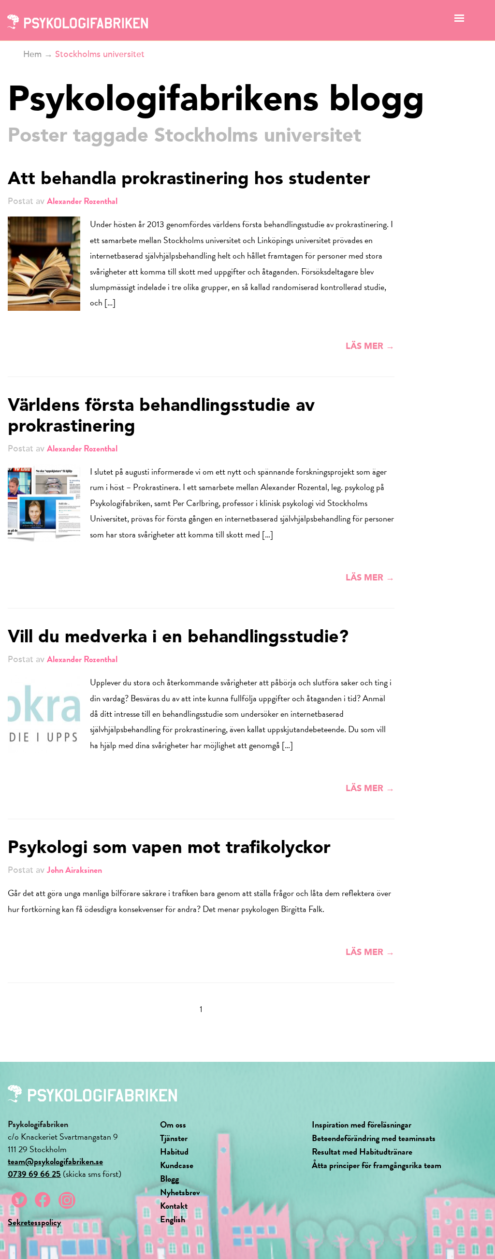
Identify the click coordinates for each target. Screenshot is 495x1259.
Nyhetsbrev (180, 1192)
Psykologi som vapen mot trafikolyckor (169, 848)
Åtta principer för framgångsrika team (376, 1165)
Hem (32, 54)
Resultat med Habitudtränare (362, 1151)
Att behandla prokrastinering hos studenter (189, 179)
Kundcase (176, 1165)
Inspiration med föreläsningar (361, 1124)
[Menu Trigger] (459, 20)
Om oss (173, 1124)
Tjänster (174, 1137)
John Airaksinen (74, 869)
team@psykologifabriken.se (55, 1161)
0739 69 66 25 (34, 1173)
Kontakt (174, 1205)
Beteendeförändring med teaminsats (374, 1137)
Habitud (174, 1151)
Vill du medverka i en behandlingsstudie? (178, 638)
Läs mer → (370, 346)
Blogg (169, 1178)
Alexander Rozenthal (82, 200)
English (172, 1219)
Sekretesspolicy (34, 1222)
